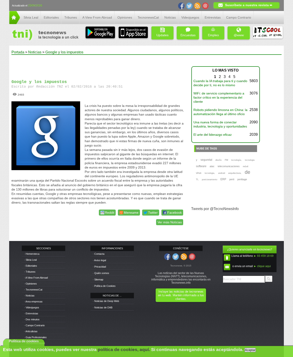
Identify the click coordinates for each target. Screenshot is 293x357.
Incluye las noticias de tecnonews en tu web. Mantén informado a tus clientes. (181, 295)
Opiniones (124, 17)
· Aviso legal (99, 260)
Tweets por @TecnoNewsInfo (215, 209)
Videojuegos (190, 17)
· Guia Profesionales (35, 337)
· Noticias (29, 295)
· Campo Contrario (34, 325)
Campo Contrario (238, 17)
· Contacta (98, 253)
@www (239, 35)
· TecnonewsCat (33, 289)
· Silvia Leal (30, 259)
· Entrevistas (31, 313)
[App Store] (133, 32)
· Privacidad (99, 266)
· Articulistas (31, 331)
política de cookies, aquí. (124, 349)
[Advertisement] (98, 65)
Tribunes (70, 17)
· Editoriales (30, 265)
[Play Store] (100, 32)
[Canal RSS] (197, 5)
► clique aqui (262, 266)
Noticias (170, 17)
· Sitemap (98, 279)
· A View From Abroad (36, 277)
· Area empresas (33, 301)
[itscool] (268, 32)
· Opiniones (30, 283)
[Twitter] (189, 5)
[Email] (205, 5)
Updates (162, 35)
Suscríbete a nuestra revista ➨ (248, 5)
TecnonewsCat (148, 17)
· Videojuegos (31, 307)
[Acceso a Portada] (14, 23)
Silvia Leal (31, 17)
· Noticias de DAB (102, 307)
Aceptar (250, 350)
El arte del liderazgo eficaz (212, 134)
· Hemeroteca (31, 253)
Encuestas (187, 35)
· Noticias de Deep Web (106, 301)
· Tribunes (29, 271)
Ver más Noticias (169, 222)
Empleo (213, 35)
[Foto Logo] (44, 35)
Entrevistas (213, 17)
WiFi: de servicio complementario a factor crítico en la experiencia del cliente (218, 97)
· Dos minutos (32, 319)
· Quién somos (101, 273)
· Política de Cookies (104, 286)
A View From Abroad (97, 17)
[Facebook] (181, 5)
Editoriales (51, 17)
